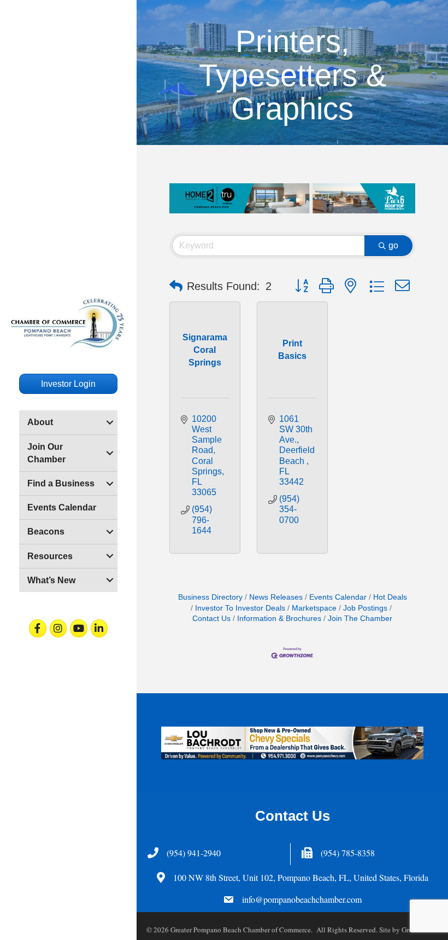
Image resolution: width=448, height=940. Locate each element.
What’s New (51, 580)
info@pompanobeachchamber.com (302, 899)
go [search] (393, 245)
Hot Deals (390, 597)
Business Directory (210, 597)
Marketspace (314, 608)
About (40, 422)
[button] (175, 286)
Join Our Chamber (46, 453)
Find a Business (61, 483)
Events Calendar (61, 507)
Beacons (45, 531)
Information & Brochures (279, 618)
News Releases (276, 597)
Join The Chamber (360, 618)
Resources (50, 556)
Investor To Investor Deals (240, 608)
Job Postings (365, 608)
